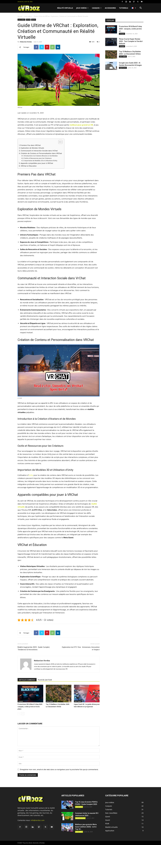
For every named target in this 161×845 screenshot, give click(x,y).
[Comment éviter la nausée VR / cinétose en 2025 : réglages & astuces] (67, 816)
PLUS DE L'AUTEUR (45, 680)
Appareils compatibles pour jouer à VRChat (37, 163)
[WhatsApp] (52, 47)
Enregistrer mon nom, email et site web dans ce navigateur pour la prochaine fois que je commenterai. (59, 769)
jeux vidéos (81, 8)
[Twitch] (134, 1)
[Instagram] (126, 1)
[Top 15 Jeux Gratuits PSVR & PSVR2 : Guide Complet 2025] (67, 805)
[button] (140, 8)
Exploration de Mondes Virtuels (32, 148)
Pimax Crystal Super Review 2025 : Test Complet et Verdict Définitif (131, 41)
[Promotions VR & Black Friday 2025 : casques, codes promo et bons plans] (30, 693)
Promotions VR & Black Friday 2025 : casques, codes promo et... (130, 28)
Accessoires (110, 8)
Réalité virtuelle (65, 8)
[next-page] (22, 713)
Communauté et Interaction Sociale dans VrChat (39, 151)
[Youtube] (141, 1)
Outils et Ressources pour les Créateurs (38, 158)
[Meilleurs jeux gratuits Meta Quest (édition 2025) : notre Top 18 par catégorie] (67, 827)
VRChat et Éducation (29, 166)
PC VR (28, 19)
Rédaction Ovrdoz (26, 42)
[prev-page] (19, 713)
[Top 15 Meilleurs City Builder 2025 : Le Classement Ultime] (58, 693)
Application (123, 68)
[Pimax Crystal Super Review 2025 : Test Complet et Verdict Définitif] (111, 42)
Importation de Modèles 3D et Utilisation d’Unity (40, 160)
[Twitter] (138, 1)
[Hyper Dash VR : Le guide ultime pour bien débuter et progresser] (87, 693)
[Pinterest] (47, 47)
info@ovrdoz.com (37, 820)
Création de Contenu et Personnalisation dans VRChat (41, 153)
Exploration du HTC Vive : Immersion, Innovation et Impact (81, 648)
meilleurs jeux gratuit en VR (81, 125)
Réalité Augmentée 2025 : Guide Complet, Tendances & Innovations (34, 648)
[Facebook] (122, 1)
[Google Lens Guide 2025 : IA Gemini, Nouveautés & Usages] (111, 66)
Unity (31, 475)
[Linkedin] (130, 1)
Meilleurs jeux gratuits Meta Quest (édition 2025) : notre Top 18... (86, 827)
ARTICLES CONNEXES (27, 680)
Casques (96, 8)
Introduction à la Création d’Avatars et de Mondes (41, 156)
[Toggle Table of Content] (59, 142)
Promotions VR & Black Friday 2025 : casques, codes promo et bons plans (30, 706)
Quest (33, 19)
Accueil (20, 16)
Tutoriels (123, 8)
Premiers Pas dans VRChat (30, 145)
